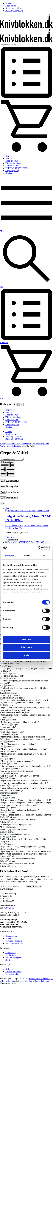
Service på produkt (13, 8)
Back (3, 481)
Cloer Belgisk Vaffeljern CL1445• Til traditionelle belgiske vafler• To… (28, 518)
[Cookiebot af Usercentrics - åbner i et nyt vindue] (38, 548)
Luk (2, 503)
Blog (7, 960)
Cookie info (10, 955)
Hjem (2, 443)
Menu (2, 231)
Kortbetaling (10, 6)
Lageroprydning (12, 170)
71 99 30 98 (9, 908)
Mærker (8, 158)
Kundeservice (11, 936)
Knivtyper (9, 156)
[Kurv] (26, 151)
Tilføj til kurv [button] (11, 537)
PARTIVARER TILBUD (16, 168)
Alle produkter (12, 443)
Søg (1, 287)
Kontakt (8, 3)
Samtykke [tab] (9, 555)
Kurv (2, 398)
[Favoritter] (26, 98)
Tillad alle (26, 639)
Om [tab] (43, 555)
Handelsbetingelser (13, 957)
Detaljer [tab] (26, 555)
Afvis (26, 655)
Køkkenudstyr (11, 161)
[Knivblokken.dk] (26, 27)
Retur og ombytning (14, 10)
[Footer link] (8, 981)
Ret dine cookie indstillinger (41, 978)
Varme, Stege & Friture (10, 446)
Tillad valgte (26, 647)
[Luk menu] (20, 404)
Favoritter (4, 342)
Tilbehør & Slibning (14, 163)
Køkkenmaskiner (41, 443)
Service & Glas (11, 166)
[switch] (46, 610)
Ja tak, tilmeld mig (34, 886)
